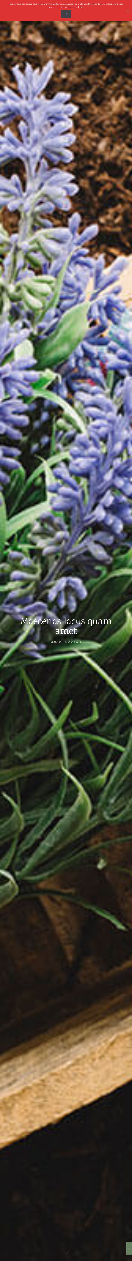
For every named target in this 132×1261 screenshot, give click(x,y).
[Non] (128, 10)
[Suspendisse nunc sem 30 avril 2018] (129, 1248)
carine (57, 641)
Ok (66, 14)
